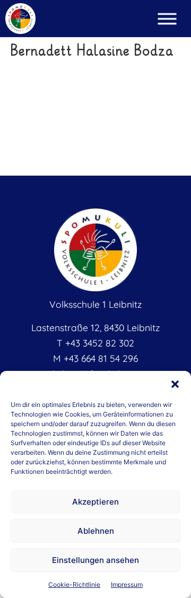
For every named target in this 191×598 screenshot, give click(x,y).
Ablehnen (95, 531)
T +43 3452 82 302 (95, 343)
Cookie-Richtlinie (74, 584)
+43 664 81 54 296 (101, 358)
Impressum (127, 584)
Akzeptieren (95, 502)
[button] (175, 384)
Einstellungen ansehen (95, 560)
